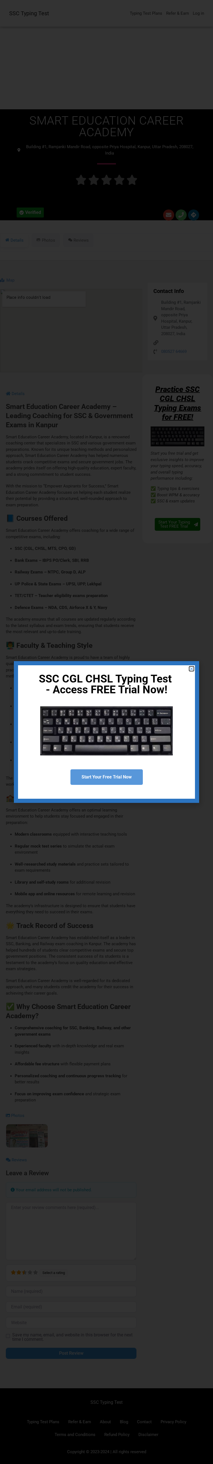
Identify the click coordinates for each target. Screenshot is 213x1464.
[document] (106, 732)
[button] (191, 669)
